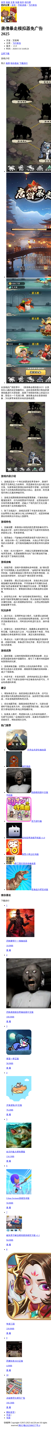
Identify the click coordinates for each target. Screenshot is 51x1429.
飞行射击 (33, 5)
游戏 (8, 2)
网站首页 (10, 1412)
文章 (12, 2)
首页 (3, 2)
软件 (22, 2)
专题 (17, 2)
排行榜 (28, 2)
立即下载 (5, 53)
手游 (8, 1415)
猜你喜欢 (14, 63)
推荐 (8, 63)
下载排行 (23, 63)
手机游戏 (22, 5)
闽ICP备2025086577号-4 (29, 1425)
